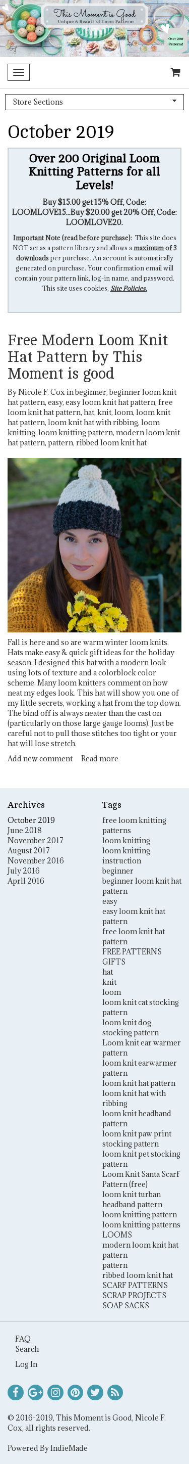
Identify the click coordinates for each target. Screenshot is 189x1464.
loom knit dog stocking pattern (130, 1027)
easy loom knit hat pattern (110, 402)
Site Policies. (128, 288)
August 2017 (29, 850)
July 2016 (24, 871)
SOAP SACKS (125, 1305)
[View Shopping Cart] (173, 72)
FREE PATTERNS (132, 951)
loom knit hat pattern (138, 1083)
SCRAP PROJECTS (134, 1295)
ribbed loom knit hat (111, 442)
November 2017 (36, 840)
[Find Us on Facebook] (16, 1393)
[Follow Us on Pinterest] (76, 1393)
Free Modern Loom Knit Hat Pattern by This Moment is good (88, 357)
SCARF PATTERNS (135, 1285)
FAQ (23, 1339)
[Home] (94, 28)
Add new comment (40, 758)
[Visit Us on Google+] (36, 1393)
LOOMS (117, 1235)
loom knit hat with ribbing (93, 422)
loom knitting (126, 840)
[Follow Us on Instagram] (55, 1393)
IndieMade (69, 1448)
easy (55, 402)
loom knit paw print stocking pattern (136, 1139)
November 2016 (36, 860)
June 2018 (25, 830)
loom (123, 412)
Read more (99, 758)
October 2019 (31, 820)
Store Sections (38, 102)
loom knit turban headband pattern (132, 1199)
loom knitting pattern (75, 432)
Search (27, 1349)
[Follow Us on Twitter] (95, 1393)
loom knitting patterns (141, 1224)
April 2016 (26, 881)
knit (104, 412)
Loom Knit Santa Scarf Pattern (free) (140, 1179)
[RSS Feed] (115, 1393)
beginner (90, 392)
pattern (60, 442)
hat (89, 412)
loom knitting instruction (126, 855)
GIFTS (113, 962)
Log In (26, 1364)
